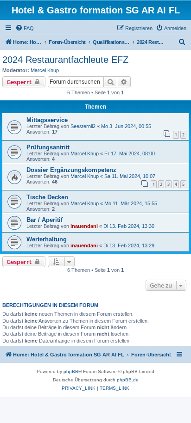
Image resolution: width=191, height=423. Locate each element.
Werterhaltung (46, 239)
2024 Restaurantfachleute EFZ (65, 60)
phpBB (71, 371)
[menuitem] (24, 28)
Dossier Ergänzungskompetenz (71, 169)
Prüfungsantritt (48, 147)
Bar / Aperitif (44, 219)
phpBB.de (128, 379)
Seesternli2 (83, 126)
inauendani (84, 226)
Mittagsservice (47, 119)
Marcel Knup (45, 70)
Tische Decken (47, 197)
